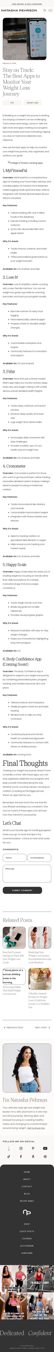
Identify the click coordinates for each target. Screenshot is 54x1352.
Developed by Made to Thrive (36, 1348)
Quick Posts (27, 1231)
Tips (12, 103)
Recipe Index (27, 1201)
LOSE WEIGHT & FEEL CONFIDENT (27, 4)
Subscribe (27, 1253)
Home (27, 1172)
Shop (27, 1224)
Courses (27, 1238)
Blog (27, 1193)
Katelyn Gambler (21, 1348)
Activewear (27, 1246)
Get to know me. (36, 1128)
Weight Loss (32, 103)
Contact (27, 1186)
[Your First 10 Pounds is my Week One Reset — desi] (40, 1278)
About (27, 1179)
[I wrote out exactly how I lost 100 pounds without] (13, 1278)
